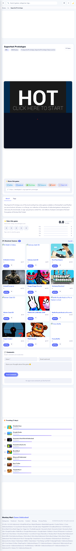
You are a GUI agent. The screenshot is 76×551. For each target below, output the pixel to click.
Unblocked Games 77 (33, 543)
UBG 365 (37, 545)
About (8, 198)
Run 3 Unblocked (15, 538)
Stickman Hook (56, 538)
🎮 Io (6, 50)
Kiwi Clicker (13, 534)
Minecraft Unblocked (19, 457)
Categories (5, 521)
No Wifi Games (29, 545)
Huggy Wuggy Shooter (35, 286)
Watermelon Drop (66, 543)
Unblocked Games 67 (47, 545)
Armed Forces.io (8, 286)
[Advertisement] (38, 24)
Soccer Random (46, 538)
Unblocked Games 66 (25, 548)
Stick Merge (65, 538)
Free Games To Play (11, 543)
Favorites (21, 521)
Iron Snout (69, 531)
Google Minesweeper (30, 531)
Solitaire (50, 531)
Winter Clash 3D (8, 312)
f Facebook (19, 185)
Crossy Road (18, 526)
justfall (47, 541)
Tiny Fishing (40, 541)
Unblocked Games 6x (17, 545)
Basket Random (36, 524)
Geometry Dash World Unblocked (23, 438)
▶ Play (6, 266)
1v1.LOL (4, 524)
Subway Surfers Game (8, 541)
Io (8, 8)
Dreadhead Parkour (56, 526)
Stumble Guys (17, 426)
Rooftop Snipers (57, 260)
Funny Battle (56, 339)
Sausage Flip (28, 538)
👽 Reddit (52, 185)
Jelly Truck (5, 534)
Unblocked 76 (6, 548)
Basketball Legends (48, 524)
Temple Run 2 (17, 469)
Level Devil (33, 534)
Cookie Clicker (59, 524)
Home (4, 8)
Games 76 (15, 548)
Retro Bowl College (52, 536)
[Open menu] (3, 3)
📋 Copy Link (63, 185)
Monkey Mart (53, 534)
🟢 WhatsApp (30, 185)
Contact (27, 521)
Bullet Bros (20, 531)
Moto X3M (5, 536)
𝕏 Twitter (10, 185)
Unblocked (56, 543)
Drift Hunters (67, 526)
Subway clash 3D (33, 260)
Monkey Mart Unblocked (65, 534)
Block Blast (16, 451)
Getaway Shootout (58, 286)
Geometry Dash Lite (19, 444)
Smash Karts (37, 538)
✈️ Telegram (42, 185)
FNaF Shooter (32, 339)
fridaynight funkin (55, 541)
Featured (13, 521)
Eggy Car (19, 529)
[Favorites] (68, 3)
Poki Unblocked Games (16, 536)
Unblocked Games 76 (61, 545)
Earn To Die (16, 463)
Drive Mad (5, 529)
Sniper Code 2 (7, 339)
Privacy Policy (43, 521)
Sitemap (34, 521)
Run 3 (22, 538)
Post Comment (11, 374)
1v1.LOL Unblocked (13, 524)
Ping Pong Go (22, 543)
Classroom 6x (6, 545)
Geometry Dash (46, 529)
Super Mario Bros (42, 534)
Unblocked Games (46, 543)
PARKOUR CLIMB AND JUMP (36, 312)
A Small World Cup (25, 524)
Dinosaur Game (27, 526)
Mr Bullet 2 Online (9, 260)
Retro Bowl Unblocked (38, 536)
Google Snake (17, 432)
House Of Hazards (59, 531)
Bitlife (26, 541)
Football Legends (35, 529)
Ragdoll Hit (45, 526)
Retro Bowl (27, 536)
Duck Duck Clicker (23, 534)
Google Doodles (11, 531)
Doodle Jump (37, 526)
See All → (71, 241)
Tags (14, 198)
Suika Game (19, 541)
